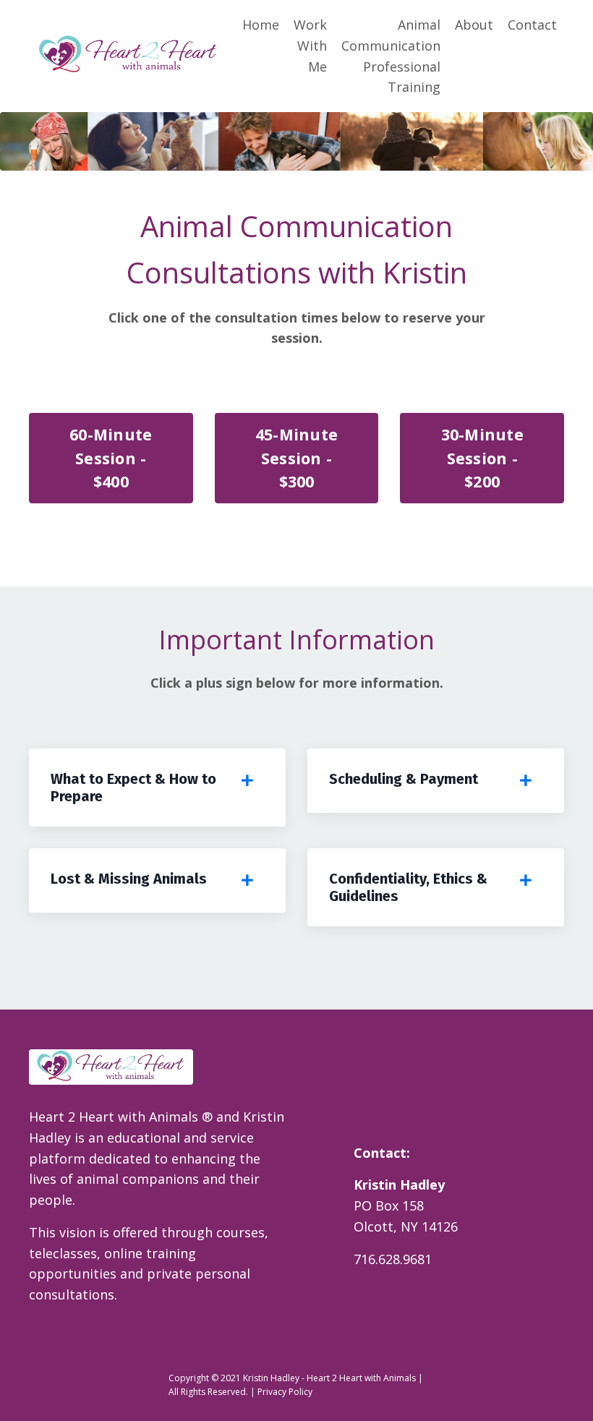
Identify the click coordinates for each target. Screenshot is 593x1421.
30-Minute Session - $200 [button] (482, 458)
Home (260, 24)
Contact (532, 24)
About (474, 24)
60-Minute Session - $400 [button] (110, 458)
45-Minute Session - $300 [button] (296, 458)
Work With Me (310, 45)
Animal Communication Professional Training (390, 55)
